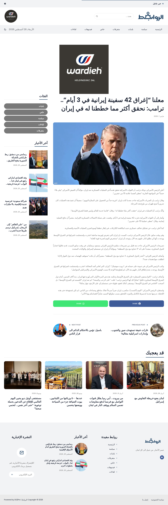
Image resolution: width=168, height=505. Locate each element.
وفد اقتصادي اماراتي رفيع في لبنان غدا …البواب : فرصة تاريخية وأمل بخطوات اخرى (17, 182)
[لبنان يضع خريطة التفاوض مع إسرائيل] (145, 375)
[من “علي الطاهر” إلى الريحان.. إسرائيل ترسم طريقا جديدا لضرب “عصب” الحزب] (38, 229)
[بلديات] (26, 106)
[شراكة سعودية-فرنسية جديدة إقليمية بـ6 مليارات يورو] (38, 206)
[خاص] (26, 112)
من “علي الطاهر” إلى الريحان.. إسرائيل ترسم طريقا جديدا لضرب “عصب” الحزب (16, 229)
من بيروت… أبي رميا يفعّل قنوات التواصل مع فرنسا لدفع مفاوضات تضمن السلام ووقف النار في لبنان (106, 401)
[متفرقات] (26, 130)
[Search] (97, 16)
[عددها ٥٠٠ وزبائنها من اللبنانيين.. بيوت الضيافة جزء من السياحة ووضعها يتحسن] (63, 375)
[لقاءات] (26, 124)
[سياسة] (26, 118)
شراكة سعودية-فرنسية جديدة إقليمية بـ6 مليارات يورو (15, 204)
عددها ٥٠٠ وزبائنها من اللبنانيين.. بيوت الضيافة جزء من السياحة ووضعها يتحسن (65, 401)
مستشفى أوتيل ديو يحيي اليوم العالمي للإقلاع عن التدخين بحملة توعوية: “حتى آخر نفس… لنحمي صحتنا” (24, 403)
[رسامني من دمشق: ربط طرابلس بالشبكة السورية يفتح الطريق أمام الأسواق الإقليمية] (38, 159)
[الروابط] (150, 16)
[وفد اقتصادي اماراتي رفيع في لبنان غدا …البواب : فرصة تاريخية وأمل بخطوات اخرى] (38, 183)
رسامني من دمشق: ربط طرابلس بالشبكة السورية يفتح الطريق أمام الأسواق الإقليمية (16, 159)
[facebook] (5, 4)
